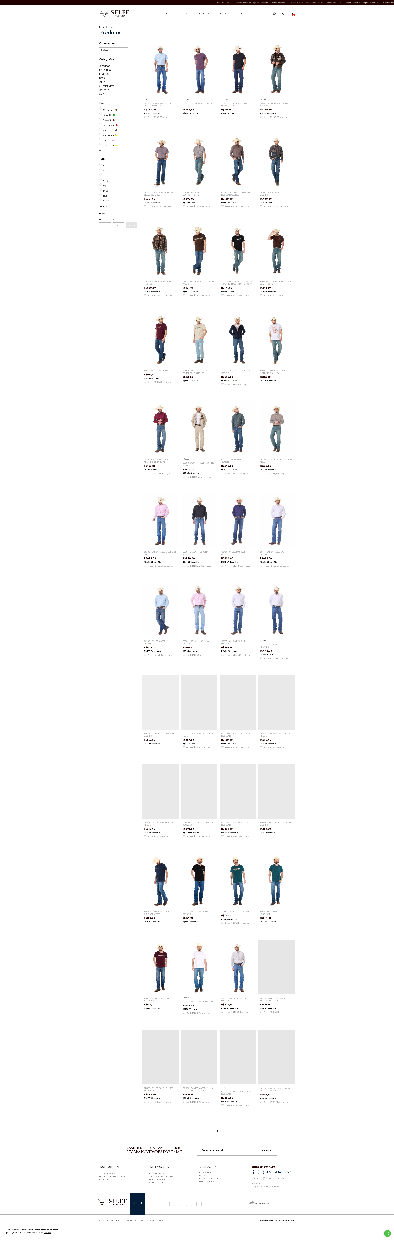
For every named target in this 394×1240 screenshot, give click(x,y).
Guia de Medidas (158, 1182)
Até (114, 220)
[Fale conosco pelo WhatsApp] (387, 1233)
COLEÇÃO (104, 90)
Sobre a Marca (107, 1173)
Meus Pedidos (206, 1181)
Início (101, 27)
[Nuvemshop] (285, 1220)
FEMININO (204, 13)
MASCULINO (183, 13)
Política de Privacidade (112, 1176)
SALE (242, 13)
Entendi (47, 1232)
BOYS (102, 78)
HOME (164, 13)
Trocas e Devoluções (161, 1176)
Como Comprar (158, 1173)
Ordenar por (107, 43)
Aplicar (131, 225)
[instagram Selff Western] (134, 1204)
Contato (104, 1179)
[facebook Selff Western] (141, 1204)
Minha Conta (206, 1175)
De (100, 220)
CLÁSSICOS (224, 13)
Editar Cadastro (208, 1178)
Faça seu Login (207, 1172)
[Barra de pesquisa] (274, 13)
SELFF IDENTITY (106, 86)
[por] (269, 1220)
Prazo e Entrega (158, 1179)
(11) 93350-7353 (274, 1172)
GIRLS (102, 82)
